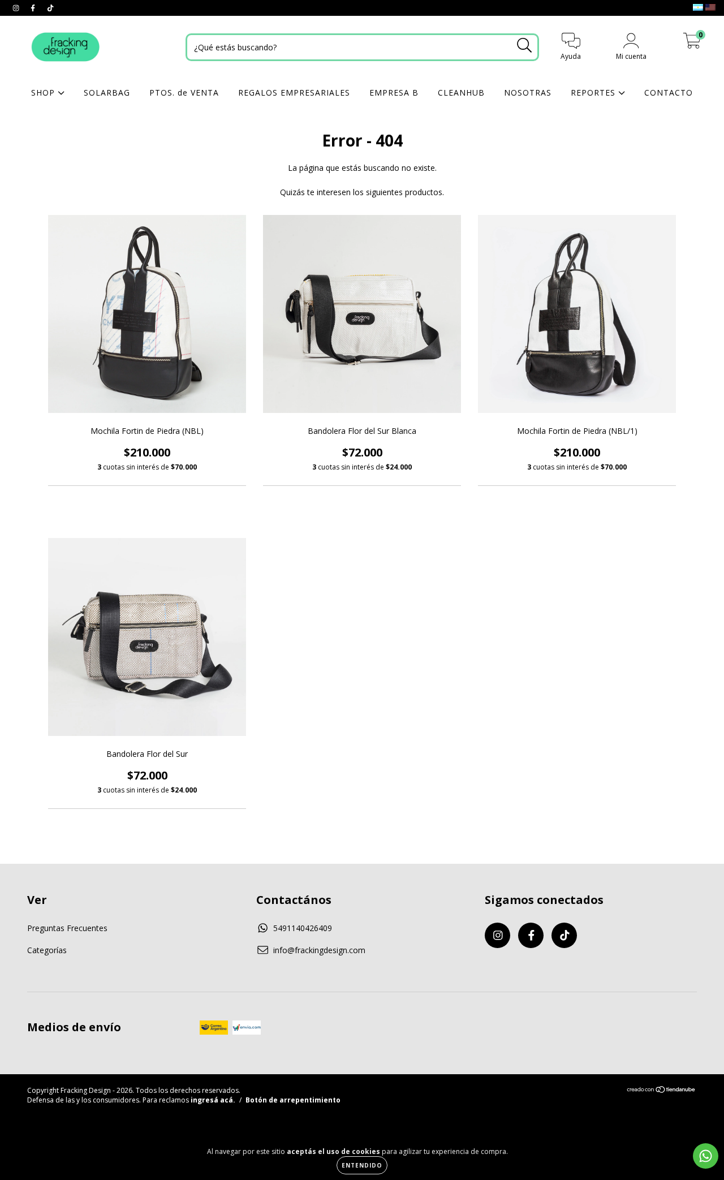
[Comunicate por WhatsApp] (705, 1156)
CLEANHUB (461, 92)
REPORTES (594, 92)
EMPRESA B (394, 92)
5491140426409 (302, 928)
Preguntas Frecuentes (67, 928)
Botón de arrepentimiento (293, 1100)
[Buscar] (524, 45)
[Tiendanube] (661, 1091)
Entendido (362, 1165)
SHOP (44, 92)
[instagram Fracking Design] (16, 7)
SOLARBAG (107, 92)
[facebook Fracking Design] (33, 7)
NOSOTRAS (527, 92)
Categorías (47, 950)
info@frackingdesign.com (319, 950)
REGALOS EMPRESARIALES (294, 92)
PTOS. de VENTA (184, 92)
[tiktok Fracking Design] (50, 7)
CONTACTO (668, 92)
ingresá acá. (213, 1100)
